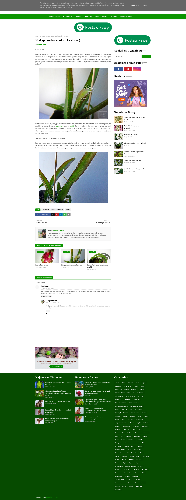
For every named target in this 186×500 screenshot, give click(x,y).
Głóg (139, 416)
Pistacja (140, 466)
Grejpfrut (117, 416)
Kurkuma (145, 433)
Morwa (133, 446)
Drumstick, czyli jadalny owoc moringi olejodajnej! (58, 411)
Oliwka (117, 456)
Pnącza (47, 36)
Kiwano (117, 433)
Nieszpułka (137, 449)
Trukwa (130, 483)
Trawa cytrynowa (120, 483)
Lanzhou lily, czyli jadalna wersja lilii (57, 401)
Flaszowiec (138, 409)
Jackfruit (130, 419)
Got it (144, 5)
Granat (144, 413)
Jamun (132, 423)
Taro (129, 479)
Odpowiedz (44, 296)
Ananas (130, 383)
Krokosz (129, 433)
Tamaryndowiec (120, 479)
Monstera (118, 446)
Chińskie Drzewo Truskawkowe (124, 393)
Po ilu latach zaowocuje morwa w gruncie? (135, 127)
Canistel (133, 389)
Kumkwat (137, 433)
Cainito (126, 389)
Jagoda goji (139, 419)
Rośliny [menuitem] (77, 17)
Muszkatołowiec (120, 449)
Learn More (135, 5)
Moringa (126, 446)
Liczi (116, 436)
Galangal (118, 413)
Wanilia (131, 486)
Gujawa (125, 416)
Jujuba (139, 423)
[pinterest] (128, 69)
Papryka (131, 459)
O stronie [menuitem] (66, 17)
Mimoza (136, 443)
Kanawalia (136, 426)
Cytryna (140, 396)
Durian (117, 409)
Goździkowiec (135, 413)
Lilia (122, 436)
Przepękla (145, 469)
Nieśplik (129, 453)
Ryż (125, 473)
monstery (59, 126)
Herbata (146, 416)
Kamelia (117, 426)
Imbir (123, 419)
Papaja (117, 459)
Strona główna (39, 36)
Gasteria (125, 413)
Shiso (143, 473)
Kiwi (123, 433)
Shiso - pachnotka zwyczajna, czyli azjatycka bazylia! (57, 420)
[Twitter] (53, 214)
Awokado (118, 386)
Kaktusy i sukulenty (57, 209)
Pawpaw (117, 463)
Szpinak (127, 476)
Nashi (129, 449)
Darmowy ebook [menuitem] (126, 17)
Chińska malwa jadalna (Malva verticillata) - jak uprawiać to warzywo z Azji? (58, 393)
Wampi (124, 486)
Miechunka (128, 443)
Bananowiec (127, 386)
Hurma (117, 419)
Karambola (145, 426)
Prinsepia (137, 469)
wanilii (72, 126)
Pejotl (124, 463)
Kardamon (118, 429)
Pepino (131, 463)
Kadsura (145, 423)
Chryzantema (119, 396)
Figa (131, 409)
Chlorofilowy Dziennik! (52, 497)
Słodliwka (135, 476)
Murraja (140, 446)
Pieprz (137, 463)
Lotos (117, 439)
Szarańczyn (118, 476)
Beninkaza (118, 389)
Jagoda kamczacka (121, 423)
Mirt (143, 443)
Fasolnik (124, 409)
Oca (136, 453)
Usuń (50, 296)
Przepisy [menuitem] (88, 17)
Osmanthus (145, 456)
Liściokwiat (137, 436)
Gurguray (133, 416)
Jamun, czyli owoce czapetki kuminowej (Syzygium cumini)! (95, 409)
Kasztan (126, 429)
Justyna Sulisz (41, 44)
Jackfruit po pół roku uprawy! (134, 169)
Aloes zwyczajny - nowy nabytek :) (135, 143)
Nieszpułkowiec (120, 453)
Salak (130, 473)
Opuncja (124, 456)
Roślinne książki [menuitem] (101, 17)
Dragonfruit (45, 209)
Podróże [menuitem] (114, 17)
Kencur (140, 429)
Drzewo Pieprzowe (120, 403)
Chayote (141, 389)
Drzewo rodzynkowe (136, 406)
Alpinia (124, 383)
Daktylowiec (127, 399)
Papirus (124, 459)
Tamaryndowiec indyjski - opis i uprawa (135, 118)
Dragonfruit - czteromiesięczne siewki (97, 266)
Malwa (123, 439)
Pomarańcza (127, 469)
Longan (145, 436)
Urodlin (117, 486)
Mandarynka (131, 439)
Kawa (133, 429)
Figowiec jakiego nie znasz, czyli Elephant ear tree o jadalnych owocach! (98, 401)
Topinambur (136, 479)
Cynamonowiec (130, 396)
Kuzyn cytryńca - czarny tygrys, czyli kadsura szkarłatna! (97, 392)
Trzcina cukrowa (140, 483)
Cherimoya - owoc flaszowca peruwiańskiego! (94, 418)
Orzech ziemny (134, 456)
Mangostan (118, 443)
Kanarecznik (126, 426)
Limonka (128, 436)
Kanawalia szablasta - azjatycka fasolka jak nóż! (58, 383)
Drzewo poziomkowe (121, 406)
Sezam (137, 473)
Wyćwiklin (118, 489)
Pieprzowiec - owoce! (131, 134)
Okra (141, 453)
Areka (137, 383)
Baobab (136, 386)
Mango (140, 439)
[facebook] (118, 69)
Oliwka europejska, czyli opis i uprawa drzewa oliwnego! (97, 383)
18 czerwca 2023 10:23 (47, 288)
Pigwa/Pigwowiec (130, 466)
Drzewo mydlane (134, 403)
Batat (142, 386)
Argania (144, 383)
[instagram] (137, 69)
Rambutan (118, 473)
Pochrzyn (118, 469)
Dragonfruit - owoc (41, 265)
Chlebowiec (140, 393)
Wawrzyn (139, 486)
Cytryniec (118, 399)
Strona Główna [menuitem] (54, 17)
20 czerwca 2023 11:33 (52, 303)
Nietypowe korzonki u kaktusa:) (71, 265)
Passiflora (139, 459)
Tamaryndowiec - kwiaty (132, 160)
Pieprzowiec (119, 466)
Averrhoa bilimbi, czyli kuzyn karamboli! (134, 153)
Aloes (117, 383)
